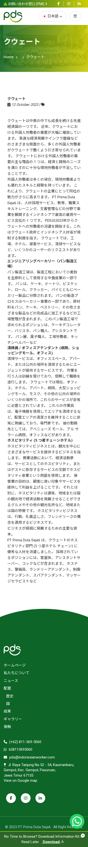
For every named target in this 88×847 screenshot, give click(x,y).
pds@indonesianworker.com (31, 757)
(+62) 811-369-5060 (24, 742)
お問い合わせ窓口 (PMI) (26, 4)
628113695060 (20, 749)
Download (51, 842)
